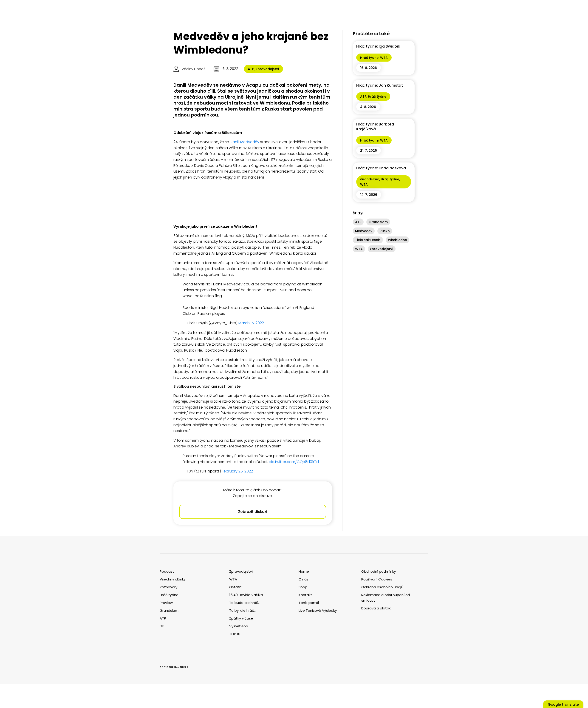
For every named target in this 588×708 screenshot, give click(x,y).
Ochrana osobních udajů (382, 587)
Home (304, 571)
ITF (162, 626)
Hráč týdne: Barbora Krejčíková (375, 127)
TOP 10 (234, 633)
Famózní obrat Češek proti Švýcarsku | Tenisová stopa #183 (27, 666)
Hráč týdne (369, 57)
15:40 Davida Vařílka (246, 594)
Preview (166, 602)
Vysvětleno (238, 626)
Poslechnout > (68, 682)
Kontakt (305, 594)
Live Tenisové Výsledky (318, 610)
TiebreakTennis (368, 240)
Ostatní (235, 587)
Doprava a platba (376, 608)
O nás (303, 579)
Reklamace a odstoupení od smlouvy (385, 597)
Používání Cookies (376, 579)
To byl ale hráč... (242, 610)
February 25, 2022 (237, 471)
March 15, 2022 (251, 323)
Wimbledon (397, 240)
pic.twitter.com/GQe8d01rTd (294, 461)
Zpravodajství (267, 69)
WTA (384, 57)
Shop (303, 587)
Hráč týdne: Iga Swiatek (378, 46)
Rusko (385, 231)
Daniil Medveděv (244, 142)
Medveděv (363, 231)
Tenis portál (309, 602)
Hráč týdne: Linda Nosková (381, 168)
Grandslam (369, 179)
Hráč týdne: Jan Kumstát (379, 85)
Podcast (167, 571)
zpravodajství (381, 249)
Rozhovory (168, 587)
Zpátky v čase (241, 618)
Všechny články (173, 579)
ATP (251, 69)
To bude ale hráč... (244, 602)
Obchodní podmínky (378, 571)
